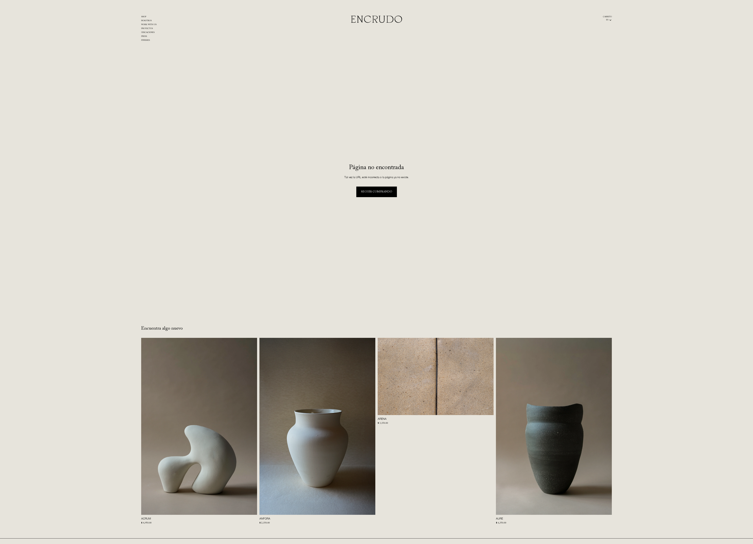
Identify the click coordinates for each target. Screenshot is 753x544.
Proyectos (147, 29)
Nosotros (146, 21)
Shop (143, 17)
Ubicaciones (148, 33)
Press (144, 36)
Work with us (148, 25)
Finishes (145, 40)
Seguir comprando (376, 191)
